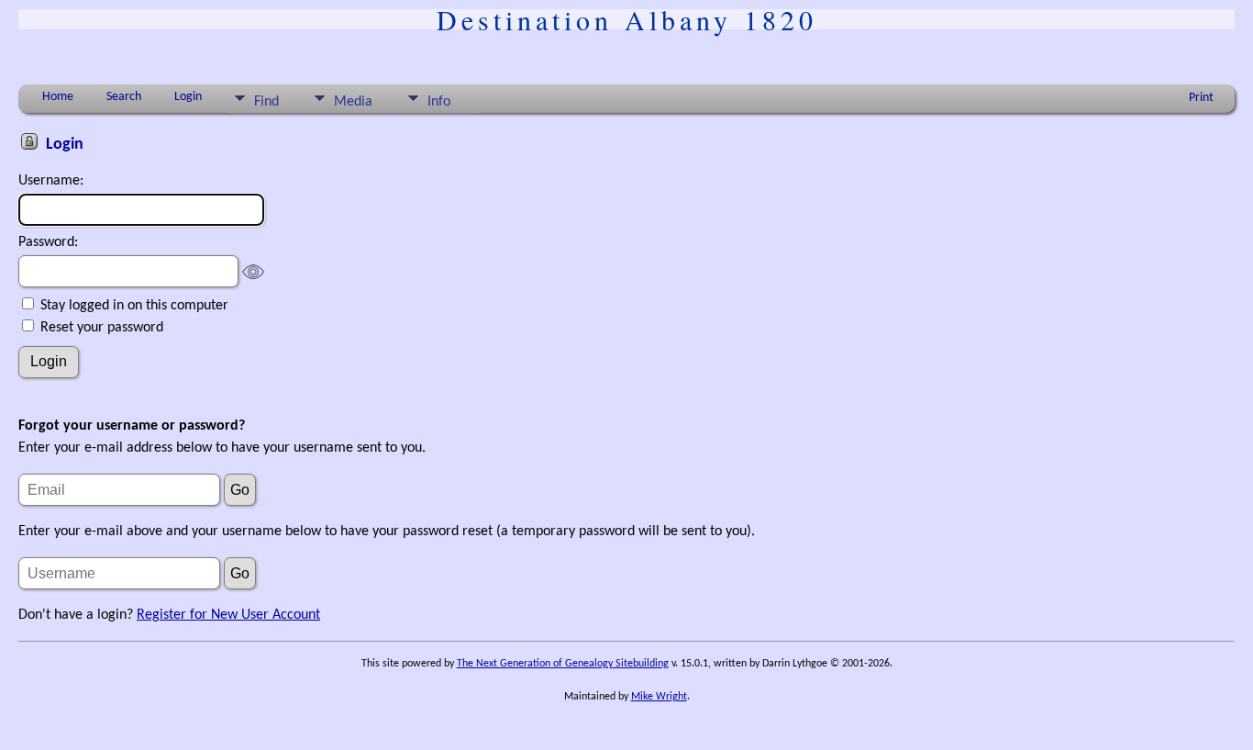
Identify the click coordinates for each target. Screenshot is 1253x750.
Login (188, 97)
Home (57, 97)
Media (353, 102)
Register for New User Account (228, 615)
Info (438, 102)
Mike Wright (659, 696)
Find (266, 102)
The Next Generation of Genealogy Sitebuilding (563, 663)
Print (1201, 98)
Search (123, 97)
